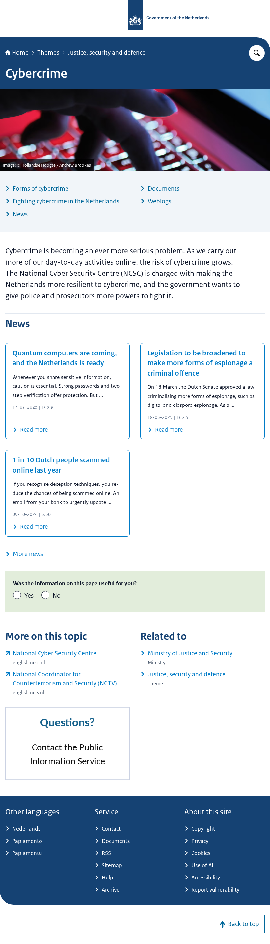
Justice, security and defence (107, 53)
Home (20, 53)
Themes (48, 53)
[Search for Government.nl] (257, 53)
